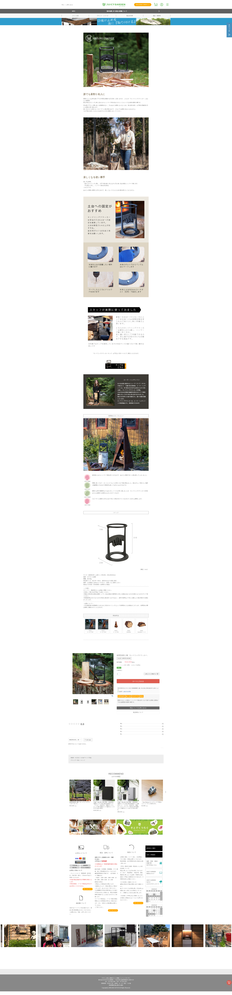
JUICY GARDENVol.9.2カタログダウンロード (152, 882)
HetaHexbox (129, 631)
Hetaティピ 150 (90, 631)
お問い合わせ (69, 4)
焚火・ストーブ (81, 760)
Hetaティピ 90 (116, 631)
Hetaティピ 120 (103, 631)
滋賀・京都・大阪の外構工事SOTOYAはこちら (152, 863)
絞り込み (89, 739)
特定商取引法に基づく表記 (116, 985)
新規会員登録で (143, 4)
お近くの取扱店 (150, 854)
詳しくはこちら (87, 889)
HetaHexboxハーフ (142, 631)
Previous (66, 792)
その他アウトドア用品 (86, 757)
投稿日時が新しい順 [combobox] (74, 739)
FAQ (63, 4)
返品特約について (138, 712)
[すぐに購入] (229, 982)
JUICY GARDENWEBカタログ (151, 872)
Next (165, 792)
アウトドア (73, 760)
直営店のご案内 (150, 848)
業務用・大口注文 (75, 757)
